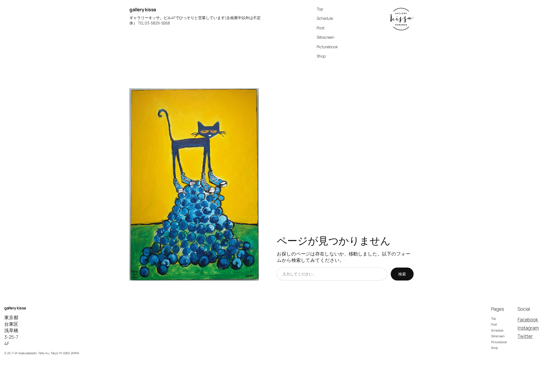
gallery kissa (142, 9)
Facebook (528, 319)
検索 (402, 273)
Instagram (528, 328)
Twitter (525, 336)
